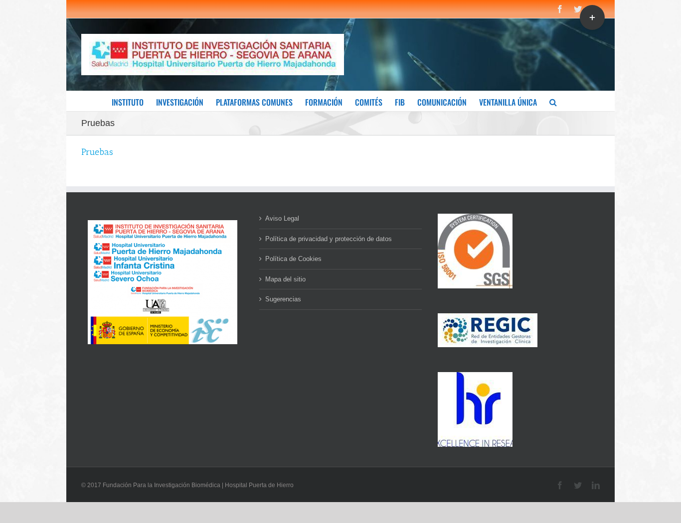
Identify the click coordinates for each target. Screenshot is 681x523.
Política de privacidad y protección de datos (328, 239)
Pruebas (97, 151)
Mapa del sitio (285, 279)
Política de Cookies (293, 258)
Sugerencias (283, 299)
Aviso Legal (282, 218)
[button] (553, 101)
